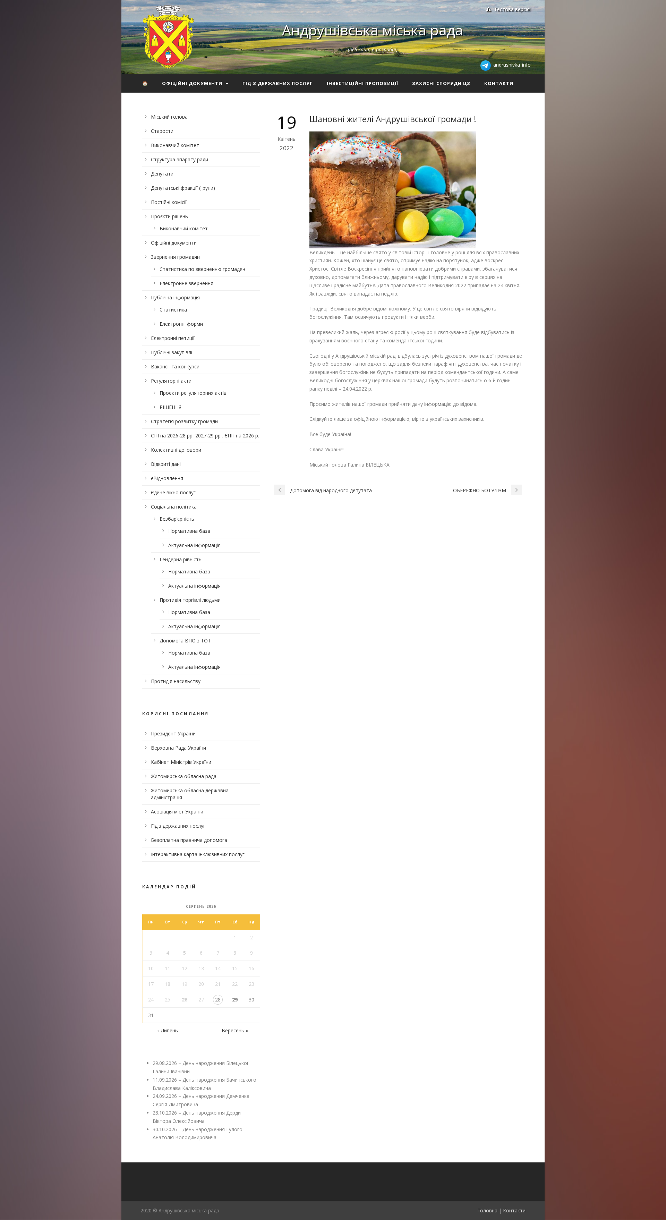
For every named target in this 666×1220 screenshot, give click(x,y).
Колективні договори (176, 449)
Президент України (173, 733)
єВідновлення (167, 478)
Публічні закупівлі (171, 352)
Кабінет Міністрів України (181, 762)
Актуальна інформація (194, 545)
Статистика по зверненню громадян (202, 269)
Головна (487, 1210)
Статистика (173, 309)
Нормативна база (189, 531)
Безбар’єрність (177, 518)
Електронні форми (181, 324)
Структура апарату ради (179, 159)
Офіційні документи (192, 83)
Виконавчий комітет (175, 145)
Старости (162, 131)
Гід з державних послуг (277, 83)
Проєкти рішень (169, 216)
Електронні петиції (173, 338)
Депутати (162, 173)
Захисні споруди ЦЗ (441, 83)
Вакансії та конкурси (175, 366)
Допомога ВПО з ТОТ (185, 640)
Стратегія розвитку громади (184, 421)
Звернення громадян (175, 257)
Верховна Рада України (178, 747)
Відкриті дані (166, 464)
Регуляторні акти (171, 380)
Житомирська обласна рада (183, 776)
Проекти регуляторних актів (193, 393)
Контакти (498, 83)
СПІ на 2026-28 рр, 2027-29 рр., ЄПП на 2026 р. (205, 435)
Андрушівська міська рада (372, 30)
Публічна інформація (175, 297)
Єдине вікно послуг (173, 492)
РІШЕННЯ (170, 407)
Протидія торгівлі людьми (190, 600)
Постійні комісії (169, 202)
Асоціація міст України (177, 811)
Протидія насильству (175, 681)
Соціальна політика (174, 506)
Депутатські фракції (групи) (183, 188)
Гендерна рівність (181, 559)
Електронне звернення (186, 283)
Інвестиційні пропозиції (362, 83)
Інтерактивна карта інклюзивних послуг (198, 854)
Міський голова (169, 116)
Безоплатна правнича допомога (189, 840)
